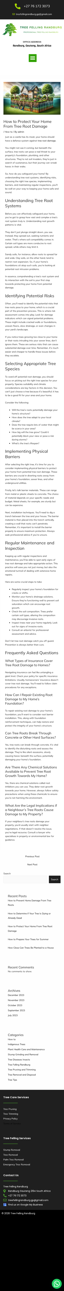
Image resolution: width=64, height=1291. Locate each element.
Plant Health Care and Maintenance (26, 1049)
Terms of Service (12, 1123)
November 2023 (16, 1000)
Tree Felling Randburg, (31, 1265)
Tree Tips (12, 1079)
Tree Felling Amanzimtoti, (15, 1225)
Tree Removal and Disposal (22, 1074)
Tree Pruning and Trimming (22, 1069)
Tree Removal (10, 1154)
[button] (33, 58)
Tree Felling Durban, (39, 1225)
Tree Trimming (10, 1113)
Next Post (32, 864)
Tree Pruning (10, 1109)
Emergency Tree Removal (16, 1164)
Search (7, 873)
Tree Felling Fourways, (24, 1252)
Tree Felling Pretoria (29, 1285)
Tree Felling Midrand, (41, 1259)
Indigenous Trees (16, 1044)
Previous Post (32, 856)
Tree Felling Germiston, (48, 1252)
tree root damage (47, 140)
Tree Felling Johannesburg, (15, 1259)
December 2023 (16, 995)
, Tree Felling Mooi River (39, 1279)
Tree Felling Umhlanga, (29, 1232)
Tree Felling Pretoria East (47, 1272)
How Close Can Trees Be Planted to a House (31, 947)
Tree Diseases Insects (19, 1059)
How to (8, 131)
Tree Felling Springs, (22, 1272)
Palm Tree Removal (13, 1159)
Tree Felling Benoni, (46, 1239)
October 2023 (15, 1005)
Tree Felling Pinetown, (24, 1239)
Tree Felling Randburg (19, 1064)
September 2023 (16, 1010)
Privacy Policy (10, 1118)
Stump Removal (11, 1149)
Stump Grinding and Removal (23, 1054)
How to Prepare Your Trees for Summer (28, 939)
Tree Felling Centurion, (32, 1245)
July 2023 (13, 1015)
